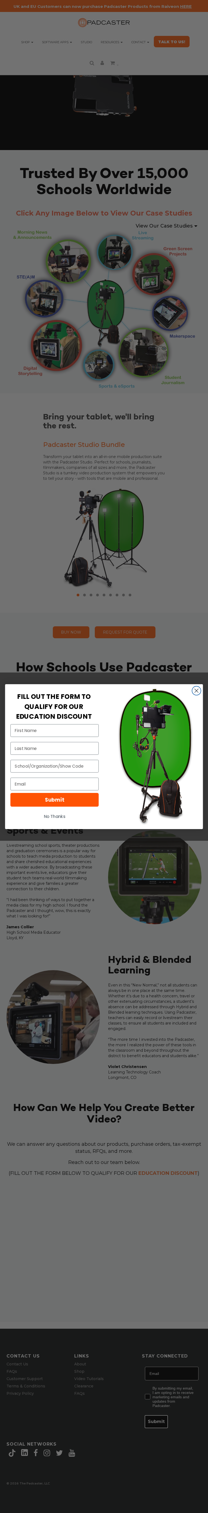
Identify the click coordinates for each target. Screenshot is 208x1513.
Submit (54, 799)
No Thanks (55, 816)
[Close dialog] (196, 690)
